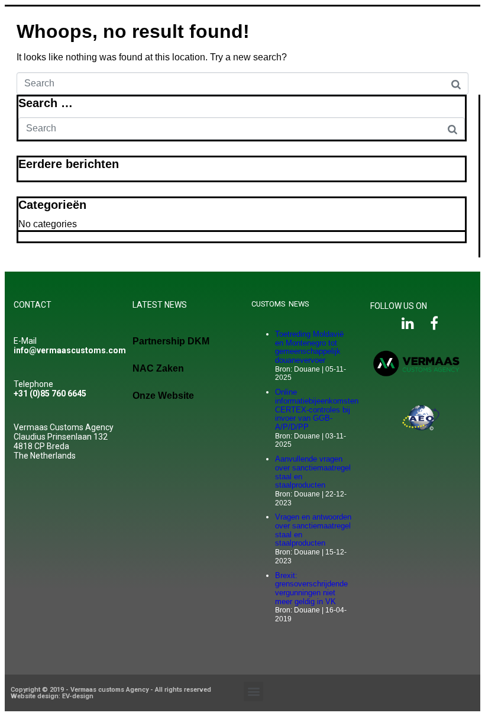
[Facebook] (434, 323)
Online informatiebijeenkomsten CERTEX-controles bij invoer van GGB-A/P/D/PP (316, 409)
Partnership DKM (170, 341)
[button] (253, 691)
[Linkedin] (408, 323)
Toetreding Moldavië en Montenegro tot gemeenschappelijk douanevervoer (309, 347)
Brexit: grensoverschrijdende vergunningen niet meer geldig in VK (311, 588)
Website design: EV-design (52, 696)
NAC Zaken (158, 368)
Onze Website (163, 396)
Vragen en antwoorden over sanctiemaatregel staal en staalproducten (313, 529)
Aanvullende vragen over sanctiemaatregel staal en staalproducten (313, 471)
